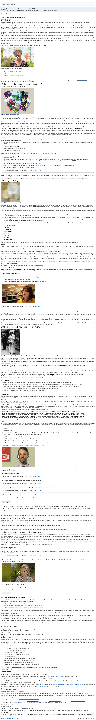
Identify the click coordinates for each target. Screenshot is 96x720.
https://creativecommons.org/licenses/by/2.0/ (29, 699)
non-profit (6, 233)
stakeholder (34, 607)
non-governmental (8, 231)
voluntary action (8, 239)
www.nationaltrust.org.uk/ (32, 678)
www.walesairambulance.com (78, 701)
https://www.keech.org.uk (54, 701)
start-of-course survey (82, 80)
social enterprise (21, 269)
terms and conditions (32, 693)
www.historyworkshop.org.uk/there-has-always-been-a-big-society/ (68, 684)
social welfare (8, 131)
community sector (8, 229)
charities (6, 225)
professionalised (15, 140)
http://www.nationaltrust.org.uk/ (60, 702)
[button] (17, 57)
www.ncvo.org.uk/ (60, 676)
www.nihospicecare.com (32, 701)
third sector (7, 237)
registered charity (12, 128)
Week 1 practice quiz (5, 632)
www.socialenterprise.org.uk (26, 708)
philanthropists (51, 374)
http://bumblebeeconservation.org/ (17, 702)
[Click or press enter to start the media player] (17, 57)
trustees (17, 146)
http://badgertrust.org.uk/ (38, 702)
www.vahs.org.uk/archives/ (43, 686)
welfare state (86, 318)
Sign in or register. (37, 170)
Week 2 (11, 669)
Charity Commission (76, 128)
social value (42, 541)
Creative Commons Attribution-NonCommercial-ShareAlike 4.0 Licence (71, 693)
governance (26, 607)
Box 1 (15, 470)
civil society (7, 227)
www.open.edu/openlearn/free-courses (10, 715)
